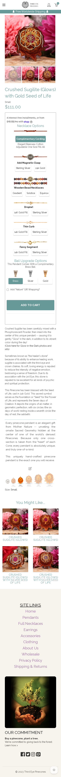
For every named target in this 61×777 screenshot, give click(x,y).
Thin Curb (28, 226)
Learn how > (11, 745)
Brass (15, 281)
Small (14, 489)
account (49, 4)
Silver (30, 281)
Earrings (30, 630)
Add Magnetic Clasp (28, 163)
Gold (45, 281)
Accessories (30, 636)
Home (30, 611)
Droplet (28, 207)
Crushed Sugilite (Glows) (15, 538)
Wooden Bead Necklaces (29, 187)
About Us (30, 648)
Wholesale (31, 654)
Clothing (30, 642)
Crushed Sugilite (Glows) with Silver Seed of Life (15, 579)
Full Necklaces (30, 623)
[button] (22, 754)
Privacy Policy (30, 660)
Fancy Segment (29, 247)
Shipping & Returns (30, 666)
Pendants (30, 617)
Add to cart (30, 305)
